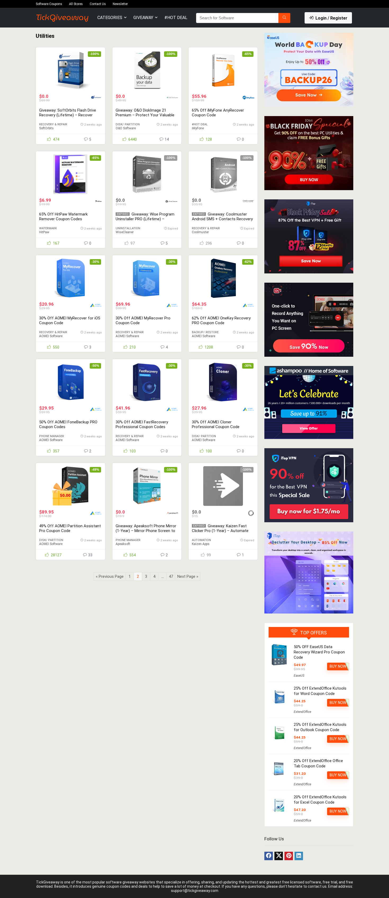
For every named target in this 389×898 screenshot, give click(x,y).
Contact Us (98, 4)
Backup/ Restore (205, 332)
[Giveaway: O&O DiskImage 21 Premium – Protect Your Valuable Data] (147, 70)
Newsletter (120, 4)
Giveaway (143, 17)
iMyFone (198, 128)
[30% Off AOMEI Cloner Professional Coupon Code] (223, 382)
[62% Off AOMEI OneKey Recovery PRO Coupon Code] (223, 278)
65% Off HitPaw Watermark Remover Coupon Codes (63, 216)
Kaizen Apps (201, 544)
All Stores (76, 4)
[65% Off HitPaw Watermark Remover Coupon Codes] (70, 174)
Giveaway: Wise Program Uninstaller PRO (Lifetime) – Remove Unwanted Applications (145, 219)
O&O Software (126, 128)
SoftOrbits (46, 128)
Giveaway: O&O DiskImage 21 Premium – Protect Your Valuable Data (145, 115)
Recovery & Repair (53, 124)
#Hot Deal (175, 17)
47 (171, 576)
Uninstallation (128, 228)
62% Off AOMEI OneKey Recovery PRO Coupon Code (221, 320)
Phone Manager (51, 436)
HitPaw (44, 232)
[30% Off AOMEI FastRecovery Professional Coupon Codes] (147, 382)
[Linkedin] (299, 856)
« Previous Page (110, 576)
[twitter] (278, 856)
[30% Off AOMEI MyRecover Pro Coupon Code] (147, 278)
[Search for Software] (284, 18)
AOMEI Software (50, 336)
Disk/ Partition (128, 124)
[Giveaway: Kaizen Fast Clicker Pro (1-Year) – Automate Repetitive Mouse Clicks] (223, 486)
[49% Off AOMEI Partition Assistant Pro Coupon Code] (70, 486)
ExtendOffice (302, 712)
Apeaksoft (123, 544)
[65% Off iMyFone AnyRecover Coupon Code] (223, 70)
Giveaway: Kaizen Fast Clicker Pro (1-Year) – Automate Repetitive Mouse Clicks (220, 531)
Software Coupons (49, 4)
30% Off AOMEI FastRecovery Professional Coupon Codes (142, 424)
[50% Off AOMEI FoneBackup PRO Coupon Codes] (70, 382)
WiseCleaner (125, 232)
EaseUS (299, 675)
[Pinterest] (288, 856)
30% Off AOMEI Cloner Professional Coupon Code (215, 424)
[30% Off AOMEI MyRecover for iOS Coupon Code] (70, 278)
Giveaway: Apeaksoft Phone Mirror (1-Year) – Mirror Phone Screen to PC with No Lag (146, 531)
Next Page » (187, 576)
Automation (201, 540)
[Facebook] (268, 856)
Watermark (48, 228)
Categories (109, 17)
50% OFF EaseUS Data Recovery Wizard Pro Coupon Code (319, 652)
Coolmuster (200, 232)
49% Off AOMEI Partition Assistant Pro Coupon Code (70, 528)
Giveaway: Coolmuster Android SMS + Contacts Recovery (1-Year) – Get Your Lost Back (222, 219)
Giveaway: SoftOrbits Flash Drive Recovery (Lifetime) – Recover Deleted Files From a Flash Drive (67, 115)
